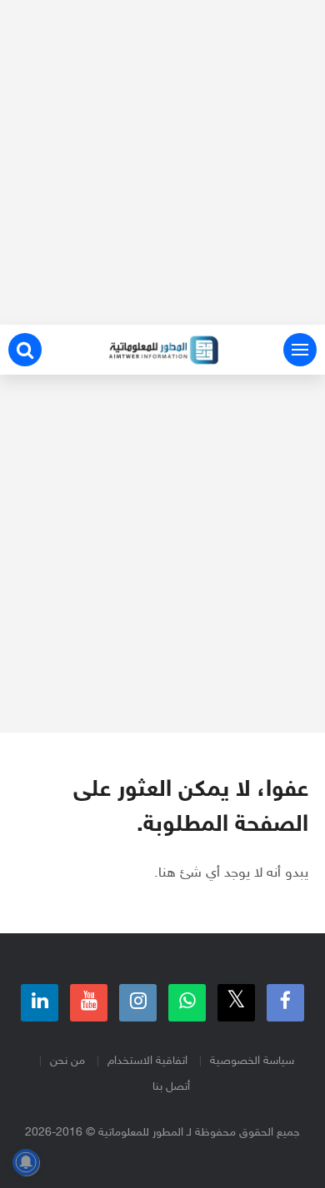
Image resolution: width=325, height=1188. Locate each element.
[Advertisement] (162, 162)
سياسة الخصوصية (252, 1061)
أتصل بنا (171, 1087)
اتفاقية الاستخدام (148, 1061)
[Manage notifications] (25, 1162)
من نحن (67, 1061)
